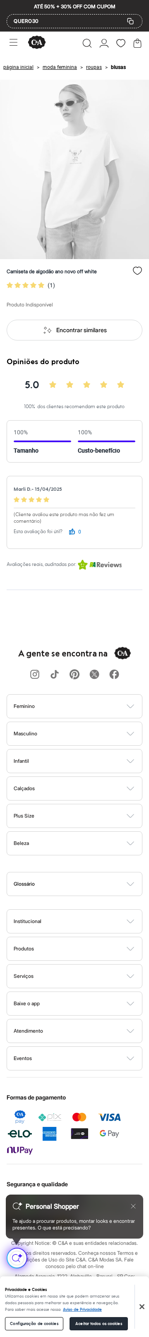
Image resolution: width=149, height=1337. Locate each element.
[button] (87, 43)
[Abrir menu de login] (104, 43)
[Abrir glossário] (85, 884)
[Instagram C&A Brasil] (35, 675)
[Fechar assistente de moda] (133, 1206)
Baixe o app (27, 1003)
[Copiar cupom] (130, 21)
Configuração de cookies (34, 1323)
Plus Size (24, 816)
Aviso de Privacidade (82, 1309)
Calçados (24, 788)
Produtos (24, 948)
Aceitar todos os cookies (98, 1323)
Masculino (25, 733)
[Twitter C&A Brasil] (94, 675)
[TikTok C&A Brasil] (55, 675)
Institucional (27, 921)
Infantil (21, 761)
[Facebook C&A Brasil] (114, 675)
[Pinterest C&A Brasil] (74, 675)
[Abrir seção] (88, 706)
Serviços (24, 976)
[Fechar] (142, 1307)
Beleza (21, 843)
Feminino (24, 706)
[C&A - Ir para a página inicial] (37, 43)
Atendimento (28, 1031)
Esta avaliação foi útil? (38, 532)
